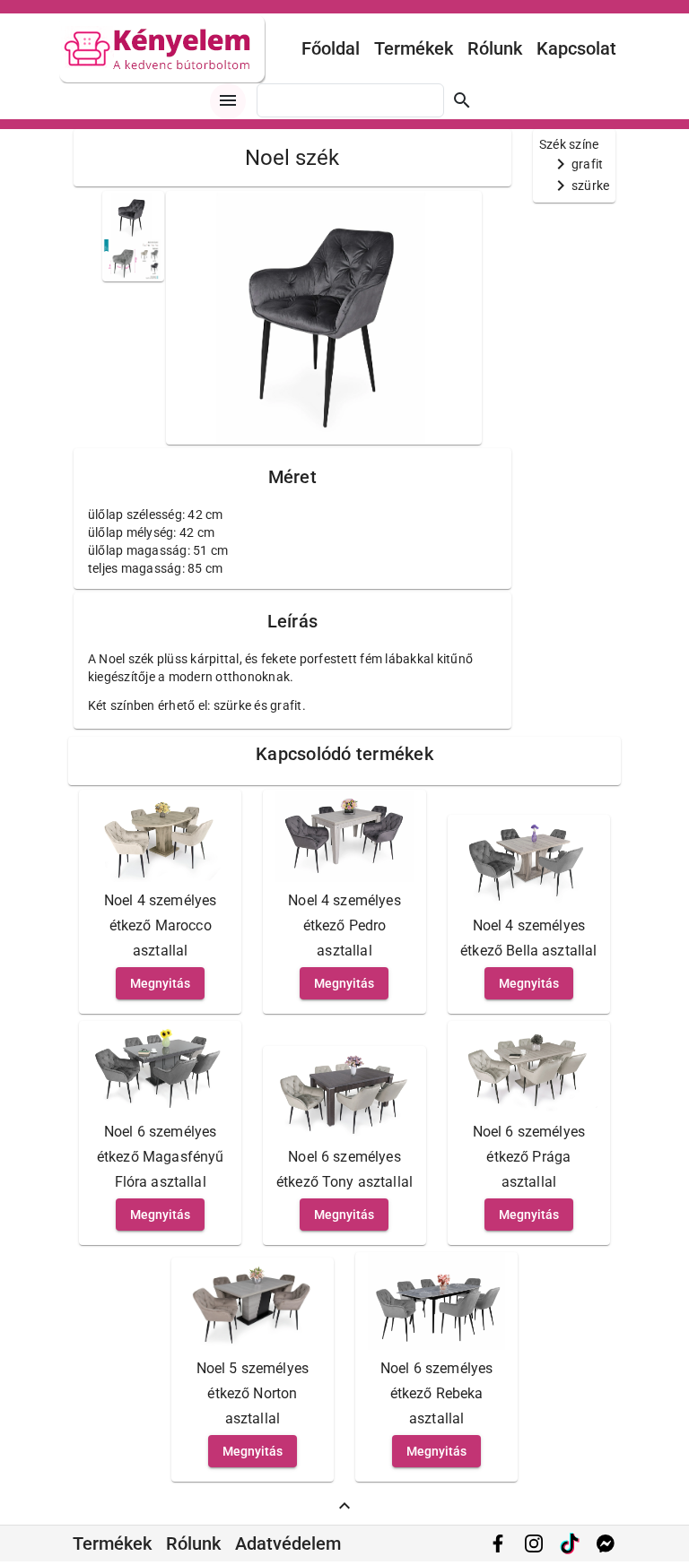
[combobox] (350, 100)
